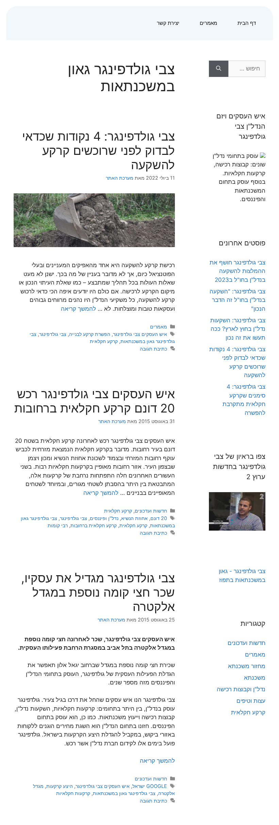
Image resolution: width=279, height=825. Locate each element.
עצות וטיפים (250, 700)
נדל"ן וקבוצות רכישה (241, 689)
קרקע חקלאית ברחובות (93, 525)
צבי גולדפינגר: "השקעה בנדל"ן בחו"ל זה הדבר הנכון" (237, 300)
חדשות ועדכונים (151, 511)
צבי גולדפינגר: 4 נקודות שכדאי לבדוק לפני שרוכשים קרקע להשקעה (98, 150)
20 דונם (158, 518)
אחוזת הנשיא (134, 518)
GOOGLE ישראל (149, 786)
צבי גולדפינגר (52, 334)
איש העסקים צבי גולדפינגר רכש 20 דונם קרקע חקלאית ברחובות (94, 401)
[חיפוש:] (246, 69)
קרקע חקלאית (104, 341)
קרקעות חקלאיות (73, 793)
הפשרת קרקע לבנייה (89, 334)
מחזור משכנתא (246, 666)
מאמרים (208, 23)
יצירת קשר (168, 23)
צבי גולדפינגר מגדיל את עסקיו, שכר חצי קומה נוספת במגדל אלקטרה (98, 592)
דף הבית (246, 23)
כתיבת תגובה (153, 349)
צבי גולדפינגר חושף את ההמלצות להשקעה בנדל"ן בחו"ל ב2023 (237, 271)
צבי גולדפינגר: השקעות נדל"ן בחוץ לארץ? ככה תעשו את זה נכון (237, 329)
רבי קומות (58, 525)
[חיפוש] (218, 69)
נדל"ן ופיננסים (104, 518)
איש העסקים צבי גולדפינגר (140, 334)
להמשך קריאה (78, 308)
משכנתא (254, 677)
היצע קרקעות (59, 786)
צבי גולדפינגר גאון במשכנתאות (124, 793)
